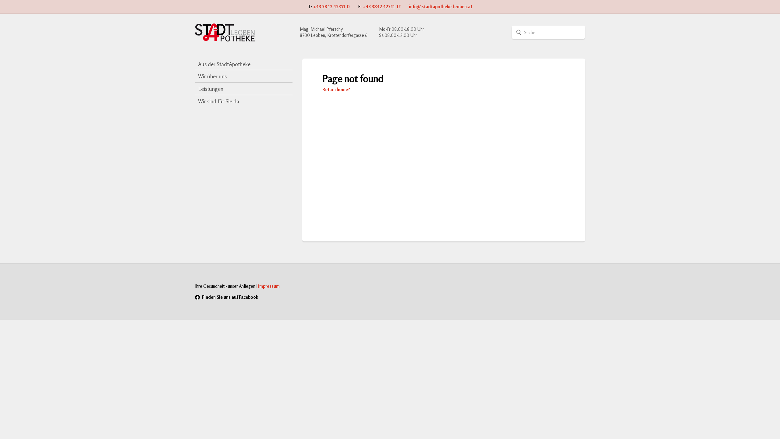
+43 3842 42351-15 (382, 6)
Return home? (336, 89)
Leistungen (210, 88)
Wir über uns (212, 76)
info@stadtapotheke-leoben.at (440, 6)
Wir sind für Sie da (218, 101)
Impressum (269, 286)
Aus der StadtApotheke (224, 64)
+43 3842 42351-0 (331, 6)
